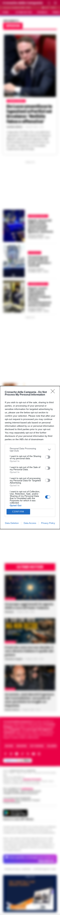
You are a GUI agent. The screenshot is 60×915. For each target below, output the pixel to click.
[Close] (54, 392)
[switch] (47, 457)
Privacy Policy (48, 523)
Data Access (30, 523)
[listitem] (30, 449)
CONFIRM (18, 511)
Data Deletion (12, 523)
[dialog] (30, 457)
